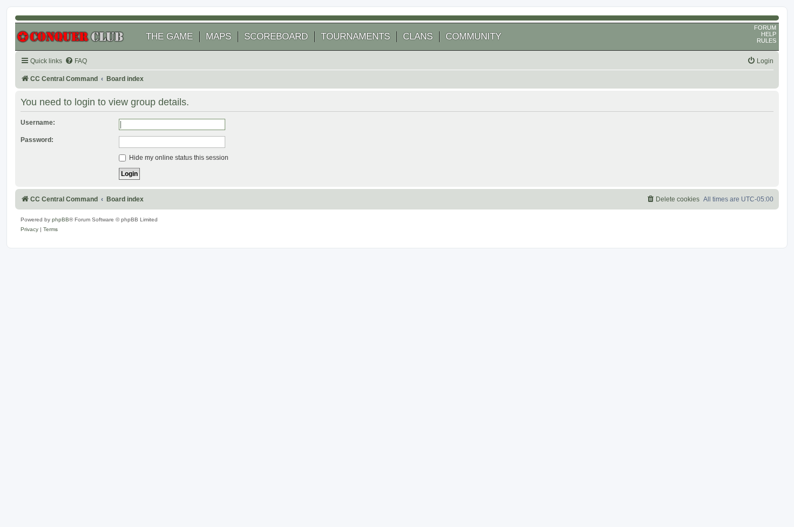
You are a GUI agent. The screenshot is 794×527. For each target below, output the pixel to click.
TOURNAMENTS (355, 36)
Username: (38, 122)
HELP (768, 34)
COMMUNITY (473, 36)
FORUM (765, 27)
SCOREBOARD (276, 36)
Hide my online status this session (177, 157)
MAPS (218, 36)
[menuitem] (76, 61)
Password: (37, 140)
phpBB (60, 219)
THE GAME (169, 36)
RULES (766, 40)
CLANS (418, 36)
